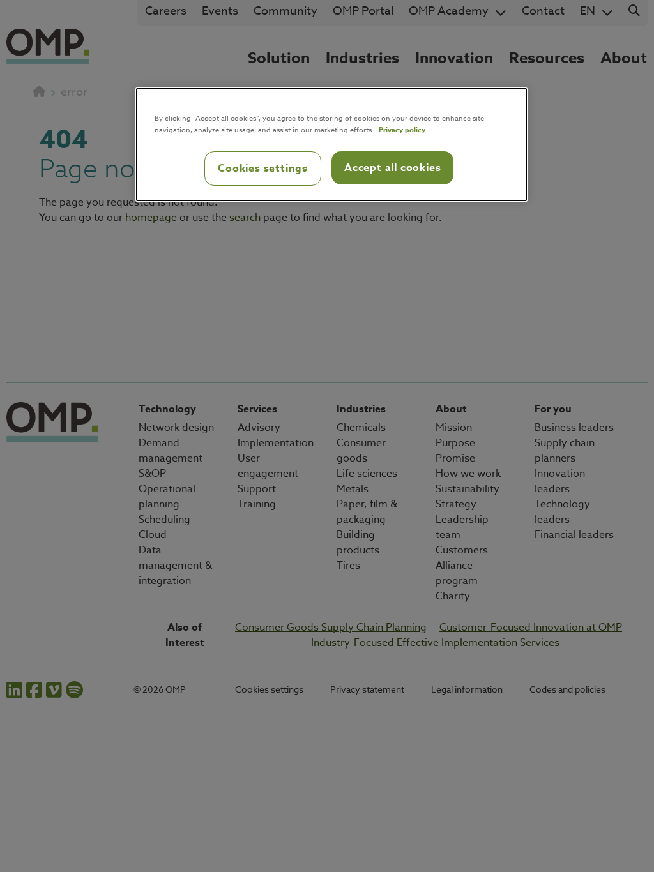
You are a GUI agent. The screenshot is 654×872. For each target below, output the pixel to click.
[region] (331, 144)
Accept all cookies (392, 168)
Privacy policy (402, 129)
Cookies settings (263, 168)
